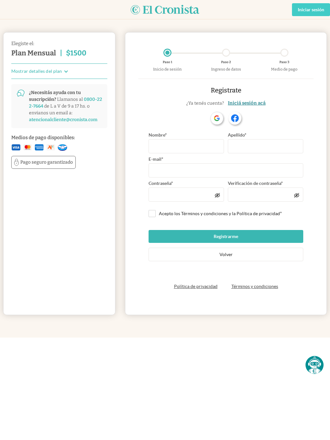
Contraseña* (161, 183)
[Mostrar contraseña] (217, 195)
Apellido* (237, 135)
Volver (226, 254)
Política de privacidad (196, 286)
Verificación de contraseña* (255, 183)
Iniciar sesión (311, 9)
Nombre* (158, 135)
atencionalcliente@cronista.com (63, 119)
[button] (315, 365)
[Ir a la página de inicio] (165, 9)
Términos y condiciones (254, 286)
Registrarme (226, 236)
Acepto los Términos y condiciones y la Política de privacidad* (220, 213)
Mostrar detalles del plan (36, 71)
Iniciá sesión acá (247, 103)
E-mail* (156, 159)
